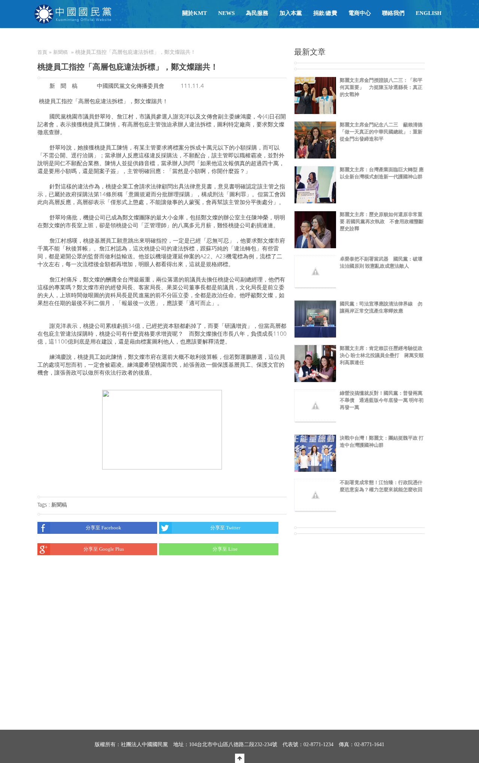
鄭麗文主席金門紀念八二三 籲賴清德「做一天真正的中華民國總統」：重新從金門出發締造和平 (381, 132)
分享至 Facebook (103, 527)
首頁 (42, 52)
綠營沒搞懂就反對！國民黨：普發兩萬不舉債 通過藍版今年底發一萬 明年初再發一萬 (382, 400)
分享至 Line (225, 549)
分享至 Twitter (225, 527)
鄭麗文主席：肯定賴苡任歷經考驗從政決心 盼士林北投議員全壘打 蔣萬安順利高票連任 (382, 355)
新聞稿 (60, 52)
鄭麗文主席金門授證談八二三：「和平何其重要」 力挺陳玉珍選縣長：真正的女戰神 (381, 87)
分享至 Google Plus (103, 549)
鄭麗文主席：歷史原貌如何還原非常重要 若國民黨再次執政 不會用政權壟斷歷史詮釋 (382, 221)
